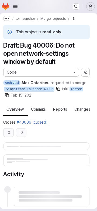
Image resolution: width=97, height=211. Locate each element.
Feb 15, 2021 (22, 95)
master (76, 89)
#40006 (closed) (32, 122)
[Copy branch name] (58, 88)
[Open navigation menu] (15, 6)
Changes (82, 109)
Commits (38, 109)
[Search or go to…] (76, 6)
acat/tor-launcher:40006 (30, 89)
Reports (60, 109)
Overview (15, 109)
